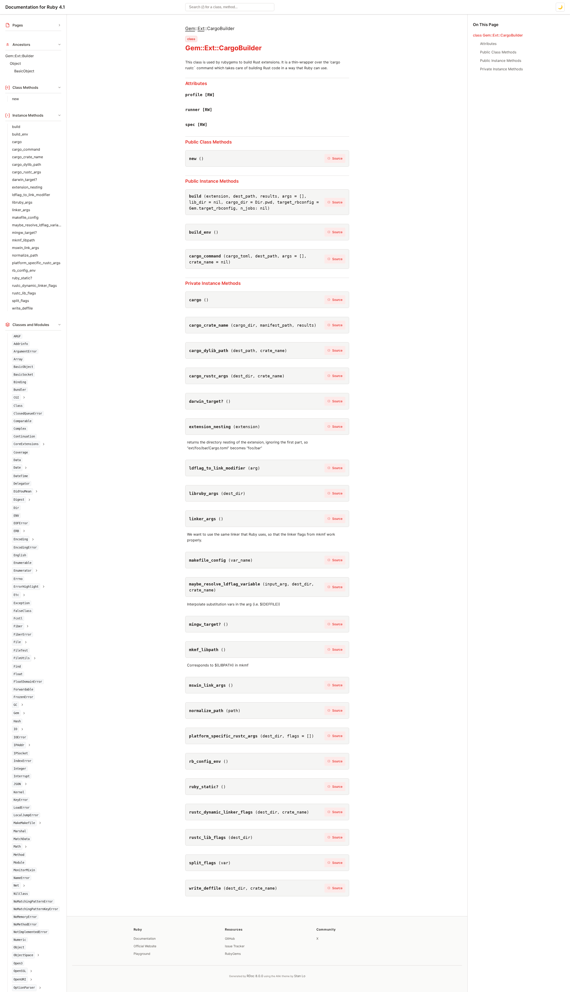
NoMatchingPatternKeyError (36, 909)
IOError (20, 737)
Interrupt (22, 776)
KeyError (21, 800)
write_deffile (22, 308)
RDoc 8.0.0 (255, 976)
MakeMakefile (24, 823)
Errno (18, 579)
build (16, 126)
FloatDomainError (28, 682)
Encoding (21, 539)
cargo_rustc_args (26, 172)
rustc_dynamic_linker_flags (34, 285)
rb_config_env (24, 270)
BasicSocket (23, 374)
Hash (17, 721)
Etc (16, 595)
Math (17, 846)
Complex (20, 429)
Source (334, 158)
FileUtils (22, 658)
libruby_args (22, 202)
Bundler (20, 390)
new (15, 99)
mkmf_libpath (23, 240)
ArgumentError (25, 351)
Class (18, 406)
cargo (17, 142)
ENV (16, 515)
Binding (20, 382)
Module (19, 862)
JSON (17, 784)
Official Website (145, 946)
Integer (20, 768)
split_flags (20, 300)
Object (15, 63)
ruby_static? (22, 278)
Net (16, 885)
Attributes (196, 83)
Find (17, 666)
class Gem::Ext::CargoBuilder (498, 35)
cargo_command (26, 149)
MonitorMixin (24, 870)
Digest (19, 500)
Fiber (18, 626)
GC (15, 705)
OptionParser (24, 988)
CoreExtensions (26, 444)
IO (15, 729)
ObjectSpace (23, 955)
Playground (142, 954)
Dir (16, 508)
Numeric (20, 939)
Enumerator (22, 570)
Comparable (22, 421)
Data (17, 460)
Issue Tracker (234, 946)
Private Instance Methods (213, 283)
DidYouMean (22, 491)
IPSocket (21, 753)
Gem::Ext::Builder (19, 56)
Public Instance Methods (212, 181)
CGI (16, 397)
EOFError (21, 523)
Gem (16, 713)
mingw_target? (24, 232)
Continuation (24, 436)
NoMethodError (25, 924)
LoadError (22, 807)
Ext (201, 28)
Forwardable (23, 689)
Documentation (145, 938)
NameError (22, 878)
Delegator (22, 484)
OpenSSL (20, 971)
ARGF (17, 336)
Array (18, 359)
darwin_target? (24, 179)
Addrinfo (21, 344)
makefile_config (25, 217)
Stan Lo (299, 976)
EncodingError (25, 547)
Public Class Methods (208, 142)
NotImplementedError (30, 932)
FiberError (22, 634)
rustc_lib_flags (24, 293)
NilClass (21, 894)
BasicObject (24, 71)
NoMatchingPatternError (33, 901)
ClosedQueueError (28, 413)
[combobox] (229, 7)
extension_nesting (27, 187)
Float (18, 674)
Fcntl (18, 618)
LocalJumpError (26, 815)
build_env (20, 134)
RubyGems (233, 954)
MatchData (22, 839)
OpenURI (20, 979)
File (17, 642)
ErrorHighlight (26, 586)
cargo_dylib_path (26, 164)
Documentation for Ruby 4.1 (35, 7)
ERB (16, 531)
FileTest (21, 650)
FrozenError (23, 697)
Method (19, 855)
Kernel (19, 792)
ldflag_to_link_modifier (31, 194)
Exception (22, 603)
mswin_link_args (25, 247)
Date (17, 468)
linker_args (21, 210)
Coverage (21, 452)
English (20, 555)
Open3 (18, 963)
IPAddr (19, 745)
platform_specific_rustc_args (36, 263)
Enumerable (22, 563)
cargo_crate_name (27, 157)
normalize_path (25, 255)
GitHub (230, 938)
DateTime (21, 476)
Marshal (20, 831)
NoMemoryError (25, 917)
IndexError (22, 761)
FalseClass (22, 611)
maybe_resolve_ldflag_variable (36, 225)
